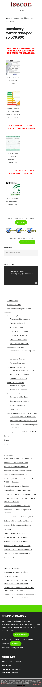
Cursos (6, 436)
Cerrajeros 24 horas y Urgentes (22, 370)
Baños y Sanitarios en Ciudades (15, 475)
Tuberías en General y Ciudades (16, 558)
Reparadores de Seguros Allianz (19, 309)
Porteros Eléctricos (17, 363)
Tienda (6, 440)
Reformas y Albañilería (15, 382)
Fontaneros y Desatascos (16, 316)
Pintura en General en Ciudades (16, 533)
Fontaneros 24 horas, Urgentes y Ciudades (20, 517)
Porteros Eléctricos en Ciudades (16, 537)
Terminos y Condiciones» (12, 662)
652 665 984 (21, 222)
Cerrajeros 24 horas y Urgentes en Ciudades (20, 494)
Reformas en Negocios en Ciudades (17, 545)
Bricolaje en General (17, 405)
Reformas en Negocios (18, 390)
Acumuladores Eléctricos (19, 343)
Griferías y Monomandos (19, 331)
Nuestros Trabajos (14, 304)
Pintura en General (17, 409)
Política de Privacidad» (11, 669)
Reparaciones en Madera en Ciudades (18, 550)
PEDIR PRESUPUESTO (27, 242)
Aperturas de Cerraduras (19, 374)
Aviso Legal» (7, 666)
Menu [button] (22, 10)
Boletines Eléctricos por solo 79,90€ (23, 420)
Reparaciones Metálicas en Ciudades (17, 554)
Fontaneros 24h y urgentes (20, 319)
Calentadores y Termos (18, 339)
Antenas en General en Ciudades (16, 466)
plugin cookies (37, 684)
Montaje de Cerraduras (18, 378)
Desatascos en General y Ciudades (17, 505)
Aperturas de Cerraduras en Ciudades (18, 471)
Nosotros (7, 529)
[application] (21, 275)
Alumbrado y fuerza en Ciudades (16, 462)
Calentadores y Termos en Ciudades (17, 490)
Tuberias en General (17, 323)
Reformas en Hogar (17, 386)
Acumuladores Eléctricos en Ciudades (18, 458)
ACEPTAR (21, 685)
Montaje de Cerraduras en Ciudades (17, 525)
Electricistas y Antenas (15, 348)
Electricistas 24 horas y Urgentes (22, 351)
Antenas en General (17, 359)
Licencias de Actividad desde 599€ (23, 416)
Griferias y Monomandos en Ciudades (18, 521)
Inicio (8, 18)
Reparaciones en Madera (19, 401)
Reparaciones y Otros (15, 394)
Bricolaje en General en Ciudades (16, 486)
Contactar (8, 444)
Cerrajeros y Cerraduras (16, 367)
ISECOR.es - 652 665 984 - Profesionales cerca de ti (21, 4)
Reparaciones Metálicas (19, 397)
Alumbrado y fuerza (17, 355)
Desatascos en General (18, 335)
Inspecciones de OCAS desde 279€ (23, 432)
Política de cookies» (10, 673)
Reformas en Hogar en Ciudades (16, 541)
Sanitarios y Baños (17, 327)
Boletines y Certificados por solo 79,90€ (22, 413)
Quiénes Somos (12, 300)
